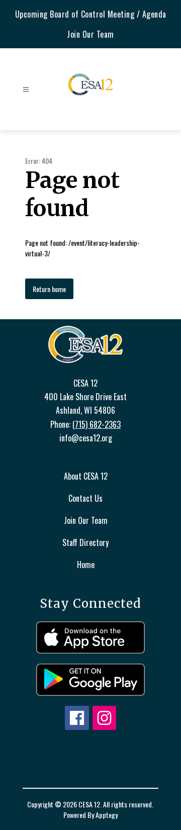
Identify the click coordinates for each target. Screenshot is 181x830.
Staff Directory (85, 542)
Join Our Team (90, 34)
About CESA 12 (86, 476)
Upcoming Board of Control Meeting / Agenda (90, 14)
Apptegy (107, 814)
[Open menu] (26, 90)
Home (86, 565)
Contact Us (85, 498)
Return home (49, 289)
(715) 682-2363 (96, 424)
